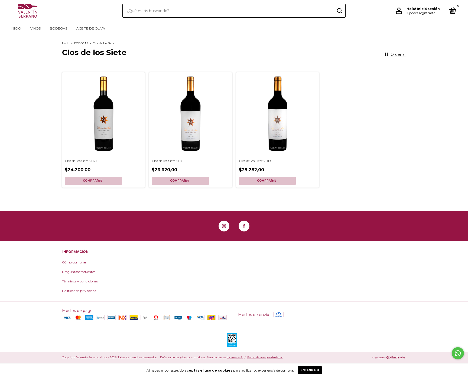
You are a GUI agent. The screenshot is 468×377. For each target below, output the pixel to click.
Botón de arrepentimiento (265, 357)
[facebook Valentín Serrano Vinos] (244, 226)
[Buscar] (339, 11)
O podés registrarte (420, 13)
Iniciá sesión (428, 9)
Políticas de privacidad (79, 291)
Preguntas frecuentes (78, 272)
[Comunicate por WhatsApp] (458, 353)
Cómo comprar (74, 262)
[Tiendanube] (389, 358)
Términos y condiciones (80, 281)
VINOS (35, 28)
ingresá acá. (235, 357)
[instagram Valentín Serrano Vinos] (224, 226)
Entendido (310, 370)
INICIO (16, 28)
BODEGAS (58, 28)
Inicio (65, 43)
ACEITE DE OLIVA (90, 28)
